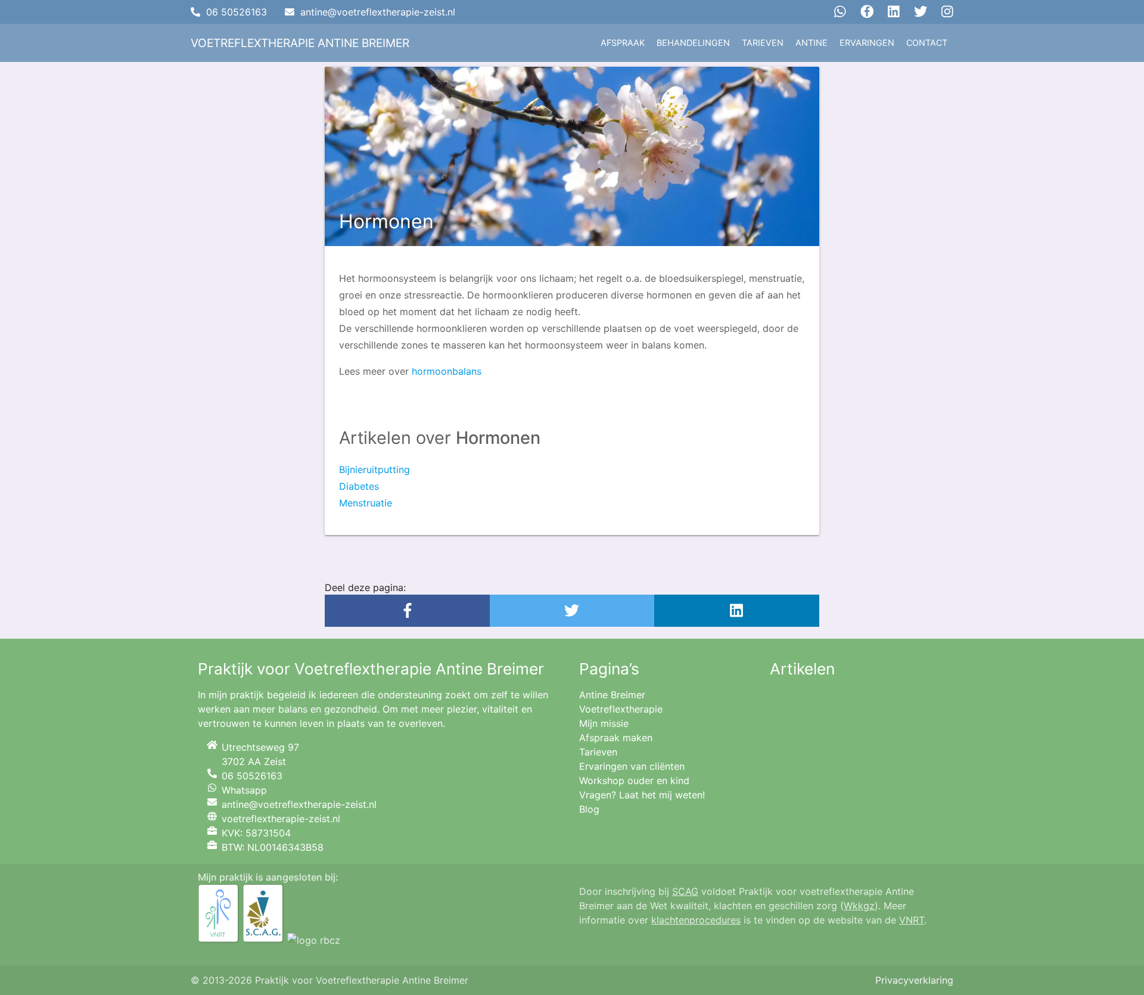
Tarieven (763, 43)
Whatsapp (244, 790)
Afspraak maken (615, 738)
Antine (811, 43)
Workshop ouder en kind (634, 780)
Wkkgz (859, 906)
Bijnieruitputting (374, 469)
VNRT (911, 920)
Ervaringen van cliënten (632, 766)
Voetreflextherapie (621, 709)
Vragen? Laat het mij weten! (642, 795)
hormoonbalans (446, 371)
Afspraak (623, 43)
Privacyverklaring (914, 980)
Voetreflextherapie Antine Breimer (300, 43)
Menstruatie (365, 503)
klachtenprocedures (696, 920)
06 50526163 (236, 12)
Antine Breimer (612, 695)
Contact (926, 43)
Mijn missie (604, 723)
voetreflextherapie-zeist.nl (281, 819)
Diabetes (359, 486)
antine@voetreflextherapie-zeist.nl (377, 12)
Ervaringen (867, 43)
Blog (589, 809)
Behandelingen (693, 43)
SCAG (685, 891)
